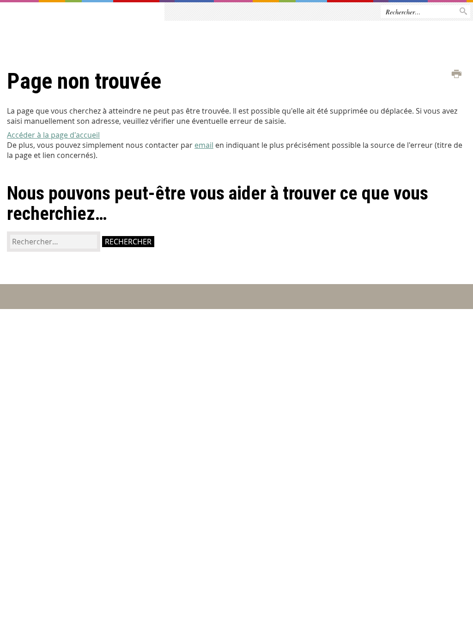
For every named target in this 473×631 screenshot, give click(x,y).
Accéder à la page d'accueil (53, 135)
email (203, 145)
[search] (53, 241)
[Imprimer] (456, 74)
